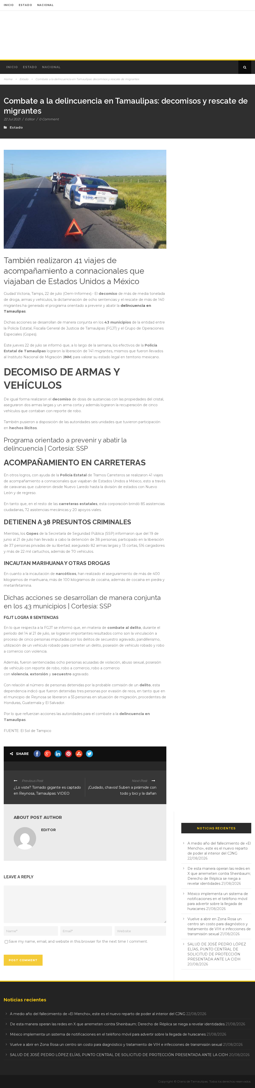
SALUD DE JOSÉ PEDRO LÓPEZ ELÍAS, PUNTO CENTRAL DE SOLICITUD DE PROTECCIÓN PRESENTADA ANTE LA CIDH (119, 1055)
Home (8, 79)
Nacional (51, 67)
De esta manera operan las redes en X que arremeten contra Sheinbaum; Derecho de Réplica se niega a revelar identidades (117, 1024)
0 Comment (49, 119)
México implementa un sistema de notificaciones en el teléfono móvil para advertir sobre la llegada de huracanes (108, 1034)
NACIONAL (45, 5)
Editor (30, 119)
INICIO (9, 5)
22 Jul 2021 (12, 119)
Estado (30, 67)
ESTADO (25, 5)
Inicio (12, 67)
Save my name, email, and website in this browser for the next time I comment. (78, 941)
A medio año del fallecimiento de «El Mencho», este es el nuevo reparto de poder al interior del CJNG (219, 848)
